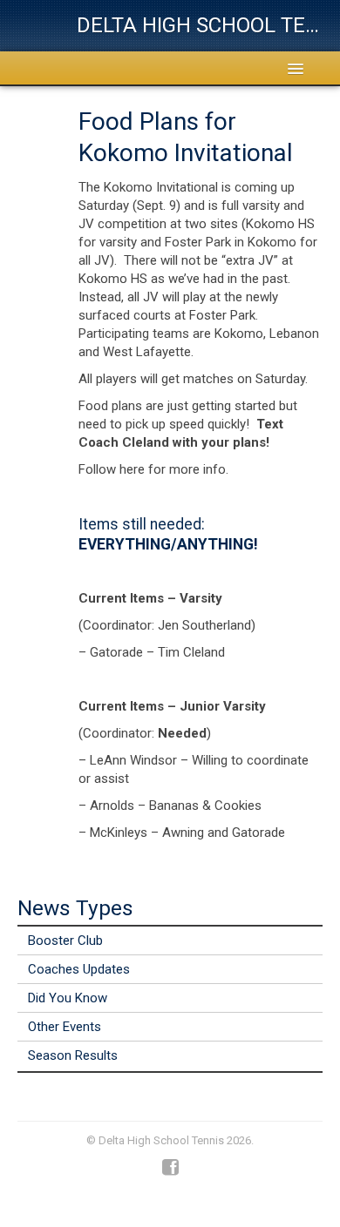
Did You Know (67, 998)
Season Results (73, 1055)
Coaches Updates (79, 969)
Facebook (170, 1167)
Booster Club (65, 940)
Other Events (64, 1027)
